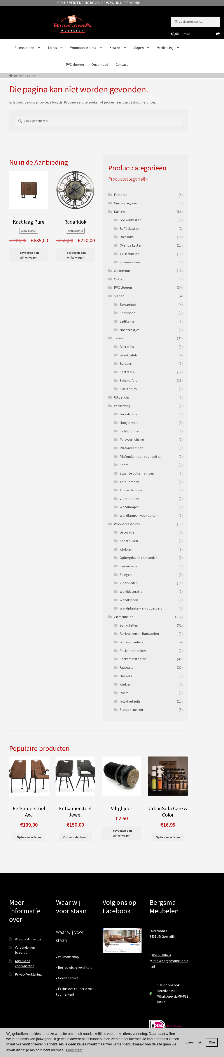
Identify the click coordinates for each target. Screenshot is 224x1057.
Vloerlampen (129, 498)
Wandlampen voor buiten (139, 515)
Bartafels (127, 346)
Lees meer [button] (74, 1050)
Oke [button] (212, 1042)
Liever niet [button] (193, 1042)
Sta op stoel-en (131, 709)
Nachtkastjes (130, 330)
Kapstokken (129, 541)
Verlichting (165, 47)
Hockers (126, 676)
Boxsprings (128, 304)
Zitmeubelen (24, 47)
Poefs (124, 693)
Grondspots (128, 414)
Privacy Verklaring (28, 974)
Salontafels (128, 380)
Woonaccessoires (83, 47)
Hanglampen (129, 422)
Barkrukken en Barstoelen (139, 633)
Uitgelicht (121, 397)
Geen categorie (125, 203)
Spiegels (126, 574)
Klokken (126, 549)
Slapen (138, 47)
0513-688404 (161, 955)
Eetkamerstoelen (133, 659)
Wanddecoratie (131, 591)
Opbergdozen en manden (139, 557)
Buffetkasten (129, 228)
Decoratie (127, 532)
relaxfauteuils (130, 701)
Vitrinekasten (130, 262)
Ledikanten (128, 321)
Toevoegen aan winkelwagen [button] (28, 255)
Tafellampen (129, 482)
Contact (122, 64)
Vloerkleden (129, 583)
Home (18, 76)
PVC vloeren (75, 64)
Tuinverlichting (131, 490)
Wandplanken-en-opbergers (141, 608)
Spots (124, 465)
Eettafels (127, 372)
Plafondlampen (131, 448)
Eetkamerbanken (133, 650)
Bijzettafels (129, 355)
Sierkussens (128, 566)
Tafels (52, 47)
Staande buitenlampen (137, 473)
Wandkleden (129, 600)
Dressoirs (127, 237)
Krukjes (125, 684)
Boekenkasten (130, 220)
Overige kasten (131, 245)
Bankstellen (129, 625)
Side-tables (128, 389)
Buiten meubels (131, 642)
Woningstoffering (28, 939)
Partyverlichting (132, 439)
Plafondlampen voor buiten (140, 456)
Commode (127, 313)
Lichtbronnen (130, 431)
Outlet (119, 279)
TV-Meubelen (130, 254)
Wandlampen (130, 507)
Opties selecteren (29, 837)
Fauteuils (126, 667)
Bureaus (126, 363)
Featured (120, 194)
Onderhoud (99, 64)
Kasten (114, 47)
